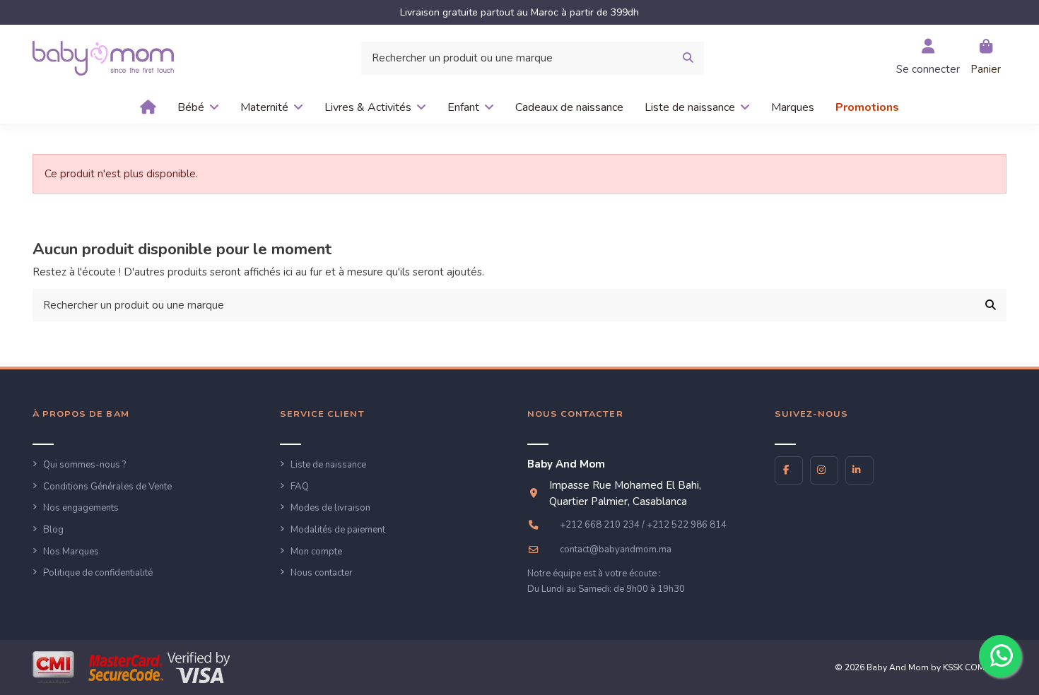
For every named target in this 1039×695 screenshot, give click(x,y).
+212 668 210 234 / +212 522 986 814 (643, 524)
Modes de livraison (330, 507)
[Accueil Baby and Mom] (103, 57)
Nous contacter (321, 572)
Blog (53, 529)
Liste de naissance (328, 464)
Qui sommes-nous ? (84, 464)
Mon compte (316, 551)
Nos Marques (71, 551)
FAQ (299, 486)
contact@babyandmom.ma (615, 549)
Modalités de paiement (337, 529)
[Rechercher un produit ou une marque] (688, 58)
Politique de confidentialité (98, 572)
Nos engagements (81, 507)
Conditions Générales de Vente (107, 486)
